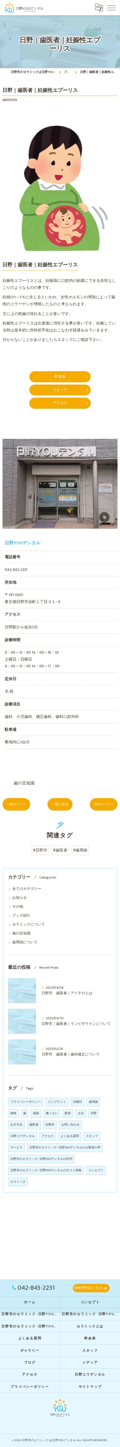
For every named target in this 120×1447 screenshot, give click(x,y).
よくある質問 (70, 1136)
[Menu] (111, 7)
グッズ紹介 (21, 916)
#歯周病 (80, 850)
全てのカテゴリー (26, 889)
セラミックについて (28, 924)
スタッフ (92, 1136)
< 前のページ (16, 804)
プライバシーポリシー (25, 1101)
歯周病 (93, 1101)
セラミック (18, 1181)
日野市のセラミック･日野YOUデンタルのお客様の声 (64, 1147)
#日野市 (40, 850)
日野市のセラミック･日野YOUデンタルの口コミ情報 (45, 1170)
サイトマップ (90, 1386)
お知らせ (19, 898)
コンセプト (96, 1170)
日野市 (49, 1124)
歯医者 (34, 1124)
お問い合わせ (70, 1124)
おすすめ (16, 1124)
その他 (17, 907)
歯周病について (25, 942)
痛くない (52, 1113)
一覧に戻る (60, 804)
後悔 (13, 1113)
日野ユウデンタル (22, 1136)
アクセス (48, 1136)
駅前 (68, 1113)
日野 (93, 1113)
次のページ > (103, 804)
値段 (36, 1113)
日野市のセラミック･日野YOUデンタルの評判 (41, 1158)
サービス (16, 1147)
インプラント (57, 1101)
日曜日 (77, 1101)
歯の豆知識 (24, 783)
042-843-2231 (16, 570)
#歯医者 (60, 850)
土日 (81, 1113)
